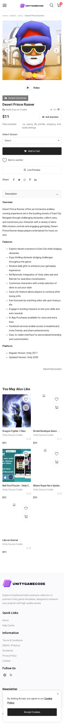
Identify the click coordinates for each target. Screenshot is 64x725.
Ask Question (51, 117)
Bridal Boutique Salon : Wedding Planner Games (47, 431)
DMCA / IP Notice (11, 645)
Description (11, 193)
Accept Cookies (32, 712)
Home (5, 16)
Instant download (17, 98)
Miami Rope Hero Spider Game (47, 485)
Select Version (9, 134)
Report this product (52, 369)
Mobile (13, 16)
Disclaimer (7, 650)
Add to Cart (34, 151)
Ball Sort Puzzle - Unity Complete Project (16, 485)
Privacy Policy (9, 655)
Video (36, 87)
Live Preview (33, 170)
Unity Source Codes (16, 109)
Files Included (9, 124)
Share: (5, 179)
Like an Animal (10, 540)
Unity (20, 16)
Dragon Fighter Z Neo (14, 431)
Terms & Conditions (12, 640)
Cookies (6, 661)
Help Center (8, 625)
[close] (57, 693)
